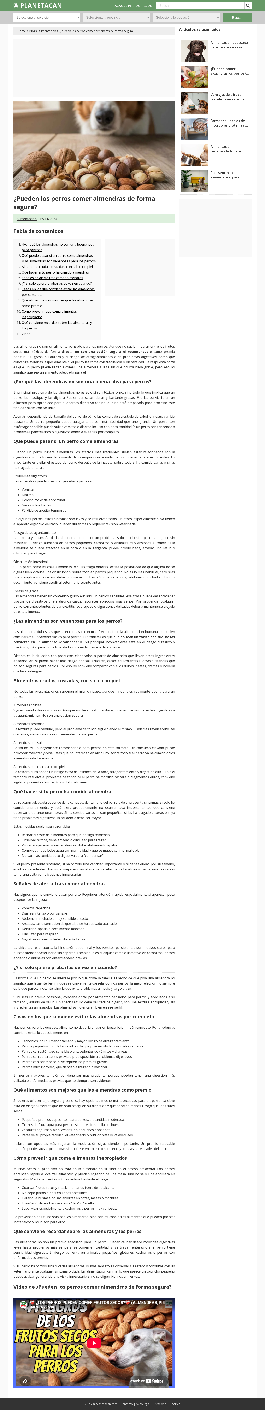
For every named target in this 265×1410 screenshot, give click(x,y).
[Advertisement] (94, 68)
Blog (32, 31)
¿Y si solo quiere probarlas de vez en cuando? (57, 283)
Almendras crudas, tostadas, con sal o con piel (57, 266)
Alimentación (47, 31)
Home (22, 31)
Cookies (175, 1404)
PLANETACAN (40, 5)
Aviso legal (143, 1404)
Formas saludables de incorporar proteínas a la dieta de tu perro (229, 125)
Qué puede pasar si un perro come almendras (57, 255)
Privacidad (159, 1404)
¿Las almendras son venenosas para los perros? (59, 261)
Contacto (126, 1404)
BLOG (148, 6)
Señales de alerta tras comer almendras (52, 278)
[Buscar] (248, 5)
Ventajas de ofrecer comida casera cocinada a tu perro (229, 99)
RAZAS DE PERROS (126, 6)
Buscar (237, 17)
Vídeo (26, 333)
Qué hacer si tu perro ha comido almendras (55, 272)
